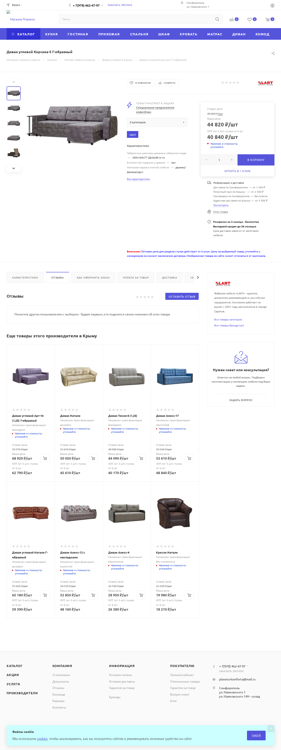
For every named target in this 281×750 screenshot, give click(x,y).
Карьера (58, 701)
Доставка (169, 277)
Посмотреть (221, 205)
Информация (122, 666)
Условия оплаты (120, 675)
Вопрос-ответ (179, 694)
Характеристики (25, 277)
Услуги (13, 684)
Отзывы (57, 277)
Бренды (115, 697)
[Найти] (217, 19)
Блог (173, 701)
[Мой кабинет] (272, 5)
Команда (58, 694)
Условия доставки (122, 681)
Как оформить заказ (93, 277)
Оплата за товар (136, 277)
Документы (60, 681)
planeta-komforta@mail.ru (237, 679)
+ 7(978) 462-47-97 (86, 5)
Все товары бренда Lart (229, 325)
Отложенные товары (185, 681)
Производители (22, 693)
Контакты (59, 707)
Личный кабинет (182, 675)
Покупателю (182, 666)
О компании (61, 675)
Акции (13, 675)
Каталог (15, 666)
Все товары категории (228, 319)
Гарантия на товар (122, 688)
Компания (62, 666)
